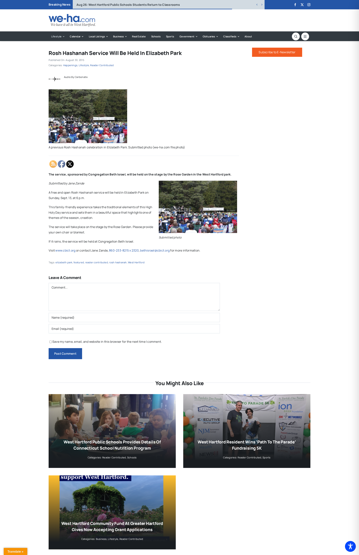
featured (78, 262)
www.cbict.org (65, 250)
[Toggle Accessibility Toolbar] (350, 546)
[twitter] (302, 4)
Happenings (70, 65)
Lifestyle (84, 65)
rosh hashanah (118, 262)
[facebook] (295, 4)
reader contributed (96, 262)
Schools (132, 457)
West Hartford (136, 262)
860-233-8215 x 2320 (124, 250)
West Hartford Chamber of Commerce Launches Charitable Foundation (134, 5)
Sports (266, 457)
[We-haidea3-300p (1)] (72, 15)
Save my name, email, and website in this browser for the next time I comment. (107, 342)
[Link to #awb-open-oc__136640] (305, 36)
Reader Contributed (102, 65)
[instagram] (308, 4)
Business (101, 539)
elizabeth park (64, 262)
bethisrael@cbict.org (155, 250)
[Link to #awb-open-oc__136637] (296, 36)
